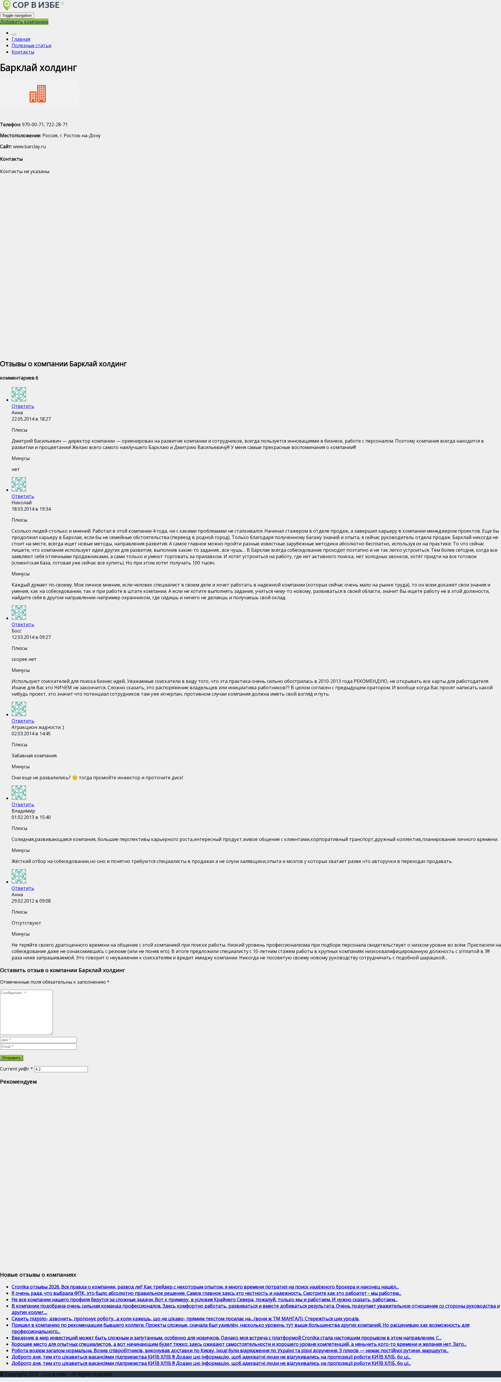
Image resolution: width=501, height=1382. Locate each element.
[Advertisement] (174, 266)
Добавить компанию (24, 22)
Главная (21, 39)
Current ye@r (16, 1069)
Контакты (23, 52)
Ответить (23, 406)
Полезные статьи (31, 45)
